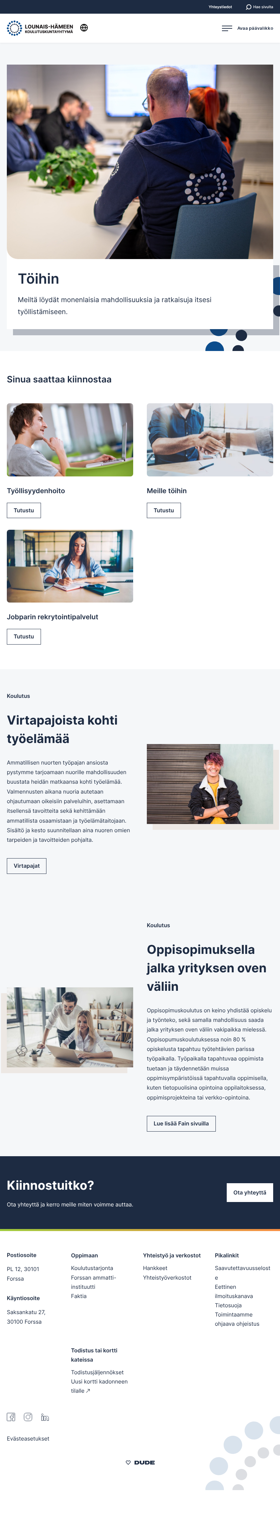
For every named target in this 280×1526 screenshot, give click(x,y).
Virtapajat (27, 865)
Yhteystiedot (220, 7)
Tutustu (24, 510)
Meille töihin (167, 491)
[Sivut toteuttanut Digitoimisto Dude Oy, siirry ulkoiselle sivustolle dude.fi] (140, 1463)
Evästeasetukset (28, 1438)
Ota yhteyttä (250, 1192)
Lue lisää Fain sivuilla (181, 1123)
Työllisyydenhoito (36, 491)
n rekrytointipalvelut (52, 617)
